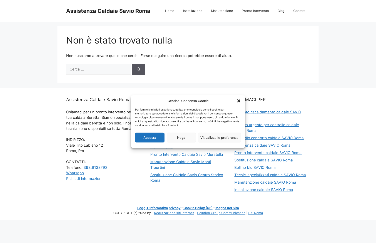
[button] (239, 101)
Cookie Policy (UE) (198, 208)
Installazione (192, 11)
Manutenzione (222, 11)
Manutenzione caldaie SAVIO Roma (265, 182)
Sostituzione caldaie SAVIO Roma (263, 160)
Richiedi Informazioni (84, 178)
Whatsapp (75, 173)
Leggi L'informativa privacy (159, 208)
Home (169, 11)
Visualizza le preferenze (219, 137)
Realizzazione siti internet (174, 213)
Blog (281, 11)
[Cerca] (138, 69)
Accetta (149, 137)
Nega (181, 137)
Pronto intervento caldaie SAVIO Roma (268, 153)
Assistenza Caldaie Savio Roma (108, 11)
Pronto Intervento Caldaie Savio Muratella (186, 154)
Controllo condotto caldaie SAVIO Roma (269, 138)
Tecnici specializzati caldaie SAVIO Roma (270, 175)
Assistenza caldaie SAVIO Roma (262, 145)
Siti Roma (255, 213)
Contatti (299, 11)
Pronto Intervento (255, 11)
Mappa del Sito (227, 208)
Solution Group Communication (221, 213)
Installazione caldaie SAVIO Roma (263, 190)
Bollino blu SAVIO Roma (255, 167)
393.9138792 (95, 167)
